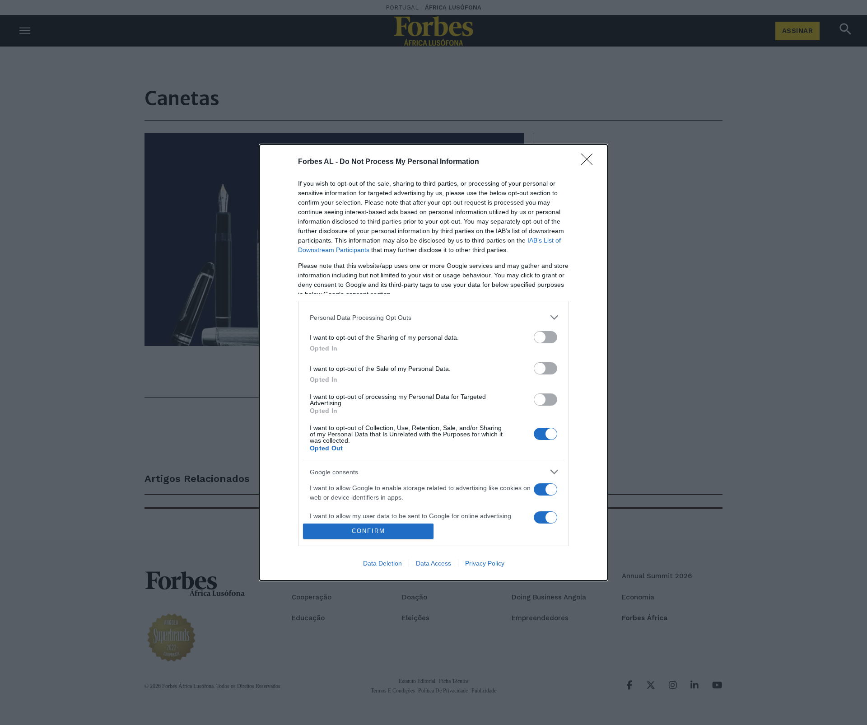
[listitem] (433, 317)
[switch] (545, 337)
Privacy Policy (484, 563)
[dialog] (433, 362)
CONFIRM (368, 531)
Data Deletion (382, 563)
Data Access (433, 563)
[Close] (589, 162)
